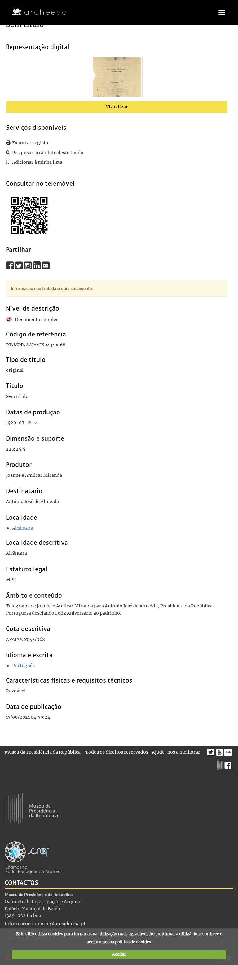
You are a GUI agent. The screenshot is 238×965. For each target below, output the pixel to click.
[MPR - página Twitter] (211, 751)
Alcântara (22, 528)
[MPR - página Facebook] (228, 764)
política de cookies (133, 942)
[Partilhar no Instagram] (28, 265)
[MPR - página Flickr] (228, 751)
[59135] (117, 78)
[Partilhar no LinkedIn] (37, 265)
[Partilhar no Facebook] (10, 265)
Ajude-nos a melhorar (176, 752)
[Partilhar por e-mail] (46, 265)
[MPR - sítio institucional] (220, 764)
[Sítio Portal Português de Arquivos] (33, 857)
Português (23, 665)
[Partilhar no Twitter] (19, 265)
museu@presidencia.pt (60, 923)
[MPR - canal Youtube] (220, 751)
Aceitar (119, 954)
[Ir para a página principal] (35, 12)
